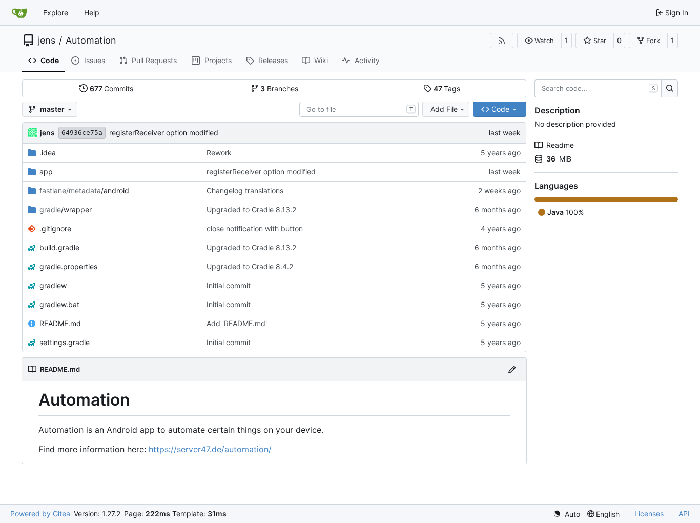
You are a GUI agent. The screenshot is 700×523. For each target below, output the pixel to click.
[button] (539, 40)
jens (46, 40)
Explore (55, 12)
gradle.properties (68, 266)
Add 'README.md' (237, 323)
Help (91, 12)
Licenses (649, 513)
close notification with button (255, 228)
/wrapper (65, 209)
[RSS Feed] (501, 40)
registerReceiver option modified (163, 132)
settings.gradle (64, 342)
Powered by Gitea (40, 513)
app (46, 171)
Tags (447, 88)
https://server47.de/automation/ (210, 449)
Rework (219, 152)
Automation (91, 40)
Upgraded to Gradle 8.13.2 (251, 209)
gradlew (53, 285)
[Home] (19, 13)
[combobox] (359, 109)
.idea (47, 152)
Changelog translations (245, 190)
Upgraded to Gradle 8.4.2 (250, 266)
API (684, 513)
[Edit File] (512, 369)
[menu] (566, 514)
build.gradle (59, 247)
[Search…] (669, 88)
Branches (279, 88)
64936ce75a (81, 132)
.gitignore (55, 228)
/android (84, 190)
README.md (60, 323)
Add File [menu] (444, 109)
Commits (112, 88)
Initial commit (229, 285)
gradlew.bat (59, 304)
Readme (560, 144)
